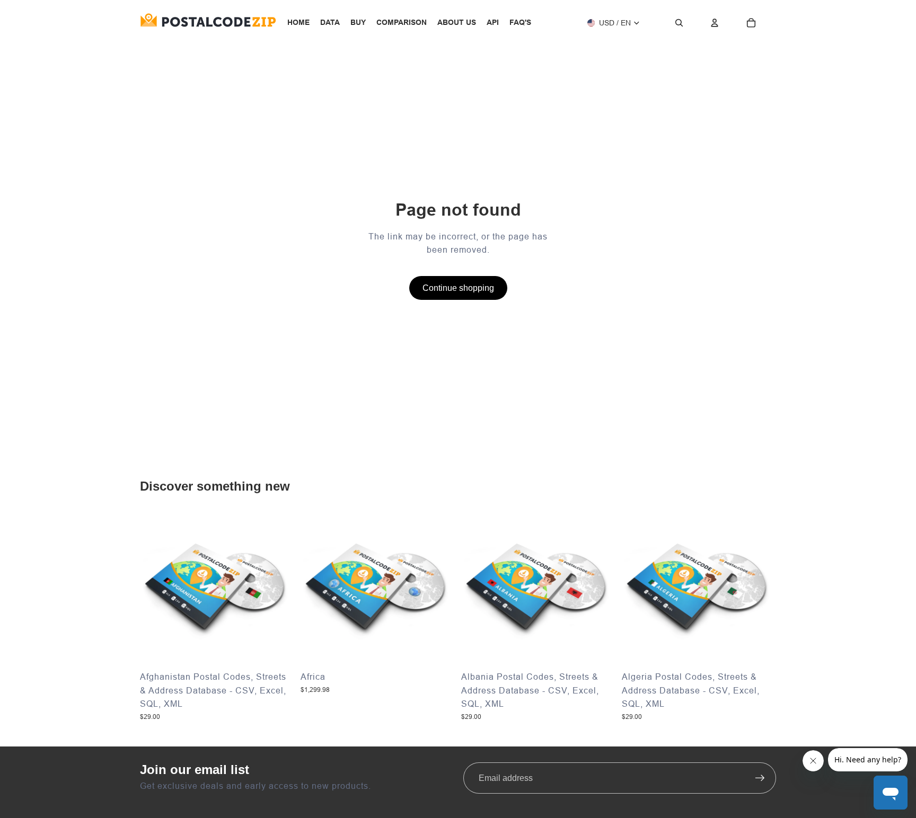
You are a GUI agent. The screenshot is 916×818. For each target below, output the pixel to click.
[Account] (714, 23)
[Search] (679, 23)
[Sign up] (760, 778)
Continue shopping (458, 287)
